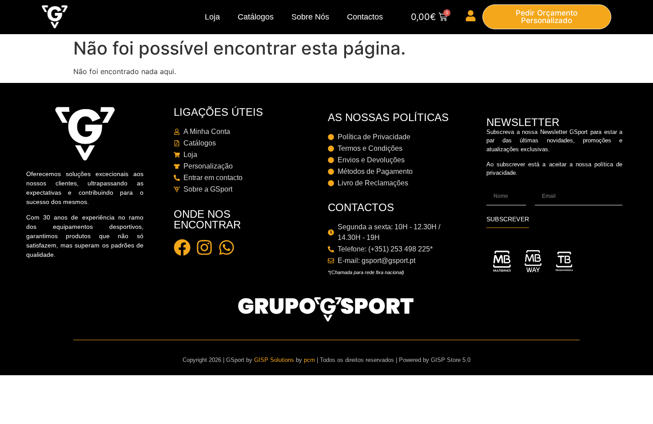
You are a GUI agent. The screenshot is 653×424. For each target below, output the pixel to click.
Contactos (365, 16)
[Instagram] (204, 247)
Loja (212, 16)
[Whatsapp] (226, 247)
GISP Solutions (274, 360)
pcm (309, 360)
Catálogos (256, 16)
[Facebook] (182, 247)
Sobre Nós (310, 16)
